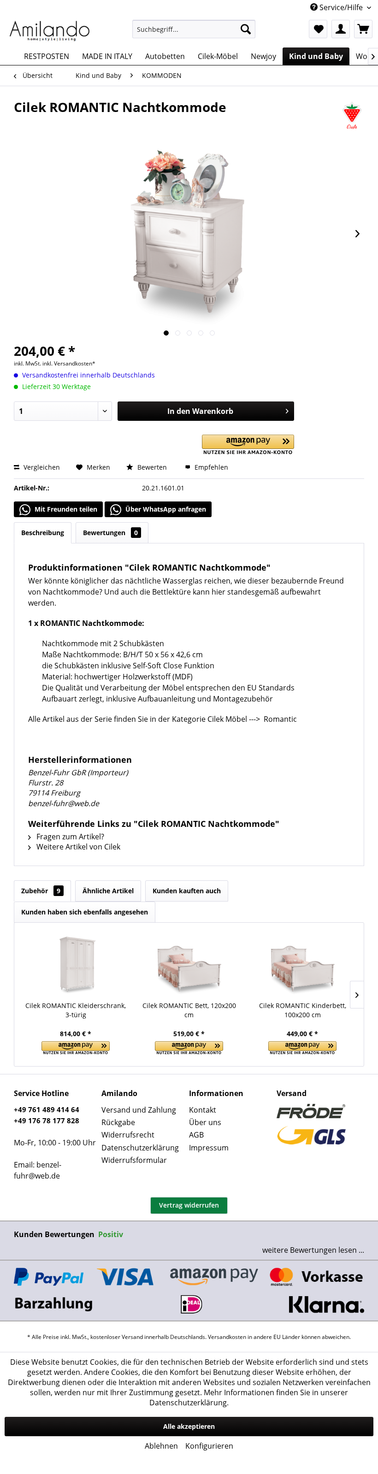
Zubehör (40, 890)
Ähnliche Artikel (108, 890)
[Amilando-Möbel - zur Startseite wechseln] (50, 31)
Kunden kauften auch (187, 890)
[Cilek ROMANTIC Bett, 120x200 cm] (189, 964)
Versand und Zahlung (138, 1110)
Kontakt (202, 1110)
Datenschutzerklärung (140, 1148)
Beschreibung (42, 532)
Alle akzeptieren (189, 1426)
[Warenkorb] (363, 29)
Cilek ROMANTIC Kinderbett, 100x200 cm (302, 1010)
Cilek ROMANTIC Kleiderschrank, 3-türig (75, 1010)
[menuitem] (193, 29)
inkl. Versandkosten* (68, 363)
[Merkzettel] (318, 29)
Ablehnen (161, 1446)
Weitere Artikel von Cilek (77, 847)
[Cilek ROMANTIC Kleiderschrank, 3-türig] (76, 964)
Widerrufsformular (134, 1160)
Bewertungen (110, 532)
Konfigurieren (209, 1446)
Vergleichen (41, 467)
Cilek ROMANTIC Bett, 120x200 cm (189, 1010)
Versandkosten (227, 1337)
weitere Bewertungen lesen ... (313, 1250)
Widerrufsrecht (127, 1135)
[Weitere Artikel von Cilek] (352, 116)
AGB (196, 1135)
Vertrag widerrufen (189, 1205)
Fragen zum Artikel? (69, 836)
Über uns (205, 1122)
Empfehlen (210, 467)
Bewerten (152, 467)
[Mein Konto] (340, 29)
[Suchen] (245, 29)
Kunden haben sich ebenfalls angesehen (84, 912)
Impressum (209, 1148)
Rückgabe (118, 1122)
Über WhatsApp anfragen (165, 509)
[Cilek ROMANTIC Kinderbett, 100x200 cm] (302, 964)
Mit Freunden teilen (65, 509)
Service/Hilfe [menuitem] (341, 7)
